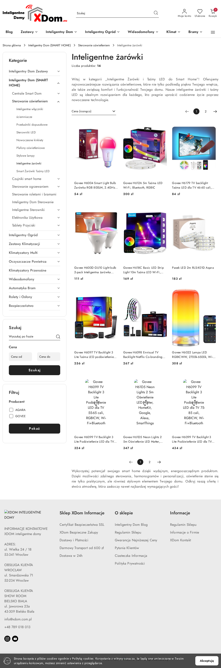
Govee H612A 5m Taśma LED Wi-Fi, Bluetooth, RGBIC (143, 185)
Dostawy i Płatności (74, 540)
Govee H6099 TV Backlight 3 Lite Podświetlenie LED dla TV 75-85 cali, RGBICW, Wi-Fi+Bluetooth (192, 439)
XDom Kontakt (180, 540)
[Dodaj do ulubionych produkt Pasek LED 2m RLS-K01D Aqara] (211, 209)
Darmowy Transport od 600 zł (82, 547)
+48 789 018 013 (17, 626)
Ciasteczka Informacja (131, 555)
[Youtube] (15, 639)
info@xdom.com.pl (18, 619)
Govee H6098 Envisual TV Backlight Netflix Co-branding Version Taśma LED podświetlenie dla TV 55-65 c (143, 354)
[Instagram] (7, 639)
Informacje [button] (180, 513)
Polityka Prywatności (130, 563)
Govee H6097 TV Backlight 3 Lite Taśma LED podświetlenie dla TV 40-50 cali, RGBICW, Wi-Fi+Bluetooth (95, 354)
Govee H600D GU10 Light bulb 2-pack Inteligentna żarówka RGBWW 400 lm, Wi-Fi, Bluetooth (95, 269)
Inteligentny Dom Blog (131, 524)
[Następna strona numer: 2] (215, 111)
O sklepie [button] (124, 513)
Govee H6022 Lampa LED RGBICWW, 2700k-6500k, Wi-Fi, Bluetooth (192, 354)
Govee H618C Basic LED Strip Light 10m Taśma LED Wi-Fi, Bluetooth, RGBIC (143, 269)
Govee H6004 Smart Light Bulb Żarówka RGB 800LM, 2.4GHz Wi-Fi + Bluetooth (95, 185)
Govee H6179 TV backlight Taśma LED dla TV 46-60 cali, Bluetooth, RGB (192, 185)
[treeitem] (34, 71)
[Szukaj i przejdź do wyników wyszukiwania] (156, 13)
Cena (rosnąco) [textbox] (81, 111)
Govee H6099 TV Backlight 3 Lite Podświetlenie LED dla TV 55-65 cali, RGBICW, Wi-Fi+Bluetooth (94, 439)
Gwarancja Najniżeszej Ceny (136, 540)
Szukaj (34, 370)
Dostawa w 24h (71, 555)
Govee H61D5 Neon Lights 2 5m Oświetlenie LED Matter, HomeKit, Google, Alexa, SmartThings (142, 439)
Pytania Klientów (127, 547)
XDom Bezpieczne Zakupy (79, 532)
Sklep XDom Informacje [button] (82, 513)
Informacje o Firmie (184, 532)
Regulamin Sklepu (128, 532)
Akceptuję (207, 661)
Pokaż (34, 428)
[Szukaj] (58, 337)
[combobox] (94, 111)
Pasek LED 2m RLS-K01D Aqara (193, 267)
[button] (213, 32)
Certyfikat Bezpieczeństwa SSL (82, 524)
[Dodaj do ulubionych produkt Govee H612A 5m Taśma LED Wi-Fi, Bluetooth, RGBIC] (162, 124)
